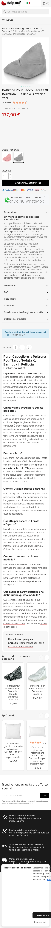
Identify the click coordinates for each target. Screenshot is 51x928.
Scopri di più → (19, 335)
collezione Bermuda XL (14, 623)
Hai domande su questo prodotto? (26, 197)
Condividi (15, 347)
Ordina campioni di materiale (22, 815)
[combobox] (25, 11)
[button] (29, 3)
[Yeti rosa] (7, 157)
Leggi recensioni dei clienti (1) (16, 108)
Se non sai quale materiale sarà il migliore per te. (26, 819)
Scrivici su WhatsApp (25, 201)
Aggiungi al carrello (25, 183)
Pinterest (29, 347)
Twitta (22, 347)
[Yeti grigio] (18, 157)
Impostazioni (40, 922)
